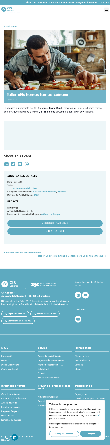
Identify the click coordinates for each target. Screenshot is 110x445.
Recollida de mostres (10, 407)
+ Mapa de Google (51, 214)
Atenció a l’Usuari (9, 403)
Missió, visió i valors (10, 365)
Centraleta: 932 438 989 (61, 3)
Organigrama (81, 394)
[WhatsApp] (26, 164)
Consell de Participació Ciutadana (90, 399)
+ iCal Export (55, 231)
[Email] (20, 164)
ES (107, 3)
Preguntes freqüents (86, 3)
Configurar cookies (64, 434)
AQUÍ (97, 416)
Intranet (78, 369)
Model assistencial (9, 369)
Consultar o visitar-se (10, 394)
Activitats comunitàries (44, 192)
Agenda (61, 192)
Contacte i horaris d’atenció (13, 399)
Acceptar (90, 434)
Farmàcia (42, 373)
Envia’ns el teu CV (82, 361)
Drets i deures (7, 416)
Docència (79, 365)
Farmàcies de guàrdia (11, 420)
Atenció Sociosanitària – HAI (50, 365)
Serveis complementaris (49, 378)
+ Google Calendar (55, 223)
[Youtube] (85, 295)
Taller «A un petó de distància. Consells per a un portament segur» (71, 256)
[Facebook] (7, 164)
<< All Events (10, 27)
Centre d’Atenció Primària (49, 356)
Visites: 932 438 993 (36, 3)
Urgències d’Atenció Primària (51, 361)
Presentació (6, 356)
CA (102, 3)
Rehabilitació (43, 369)
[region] (75, 420)
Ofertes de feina (82, 356)
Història (4, 361)
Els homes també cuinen (25, 189)
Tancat (36, 195)
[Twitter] (13, 164)
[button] (106, 10)
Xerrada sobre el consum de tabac (22, 253)
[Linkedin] (78, 295)
